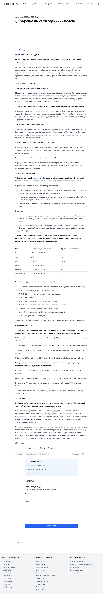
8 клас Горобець (41, 573)
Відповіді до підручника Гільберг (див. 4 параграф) (38, 448)
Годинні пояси (31, 454)
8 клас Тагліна (40, 561)
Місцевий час (44, 454)
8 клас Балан (40, 570)
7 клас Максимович (76, 570)
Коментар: (28, 510)
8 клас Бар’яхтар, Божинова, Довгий (82, 564)
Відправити (51, 526)
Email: (27, 501)
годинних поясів (38, 178)
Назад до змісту (25, 50)
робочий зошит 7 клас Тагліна (45, 575)
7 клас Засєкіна (75, 567)
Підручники (35, 4)
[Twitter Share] (83, 454)
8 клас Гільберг (7, 570)
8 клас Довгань (7, 573)
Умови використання (84, 4)
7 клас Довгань (7, 581)
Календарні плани (64, 4)
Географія (19, 454)
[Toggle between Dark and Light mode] (99, 4)
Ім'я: (26, 493)
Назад (20, 542)
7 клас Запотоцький (8, 587)
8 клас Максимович (76, 561)
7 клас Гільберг (7, 578)
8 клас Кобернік (7, 561)
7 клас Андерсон (41, 587)
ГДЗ (24, 4)
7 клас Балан (40, 578)
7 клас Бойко (6, 584)
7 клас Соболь (40, 590)
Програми (48, 4)
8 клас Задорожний (42, 567)
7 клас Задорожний (42, 581)
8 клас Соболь (40, 564)
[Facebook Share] (86, 454)
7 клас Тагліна (40, 584)
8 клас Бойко (6, 564)
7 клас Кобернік (7, 575)
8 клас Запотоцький (8, 567)
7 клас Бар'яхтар (76, 573)
